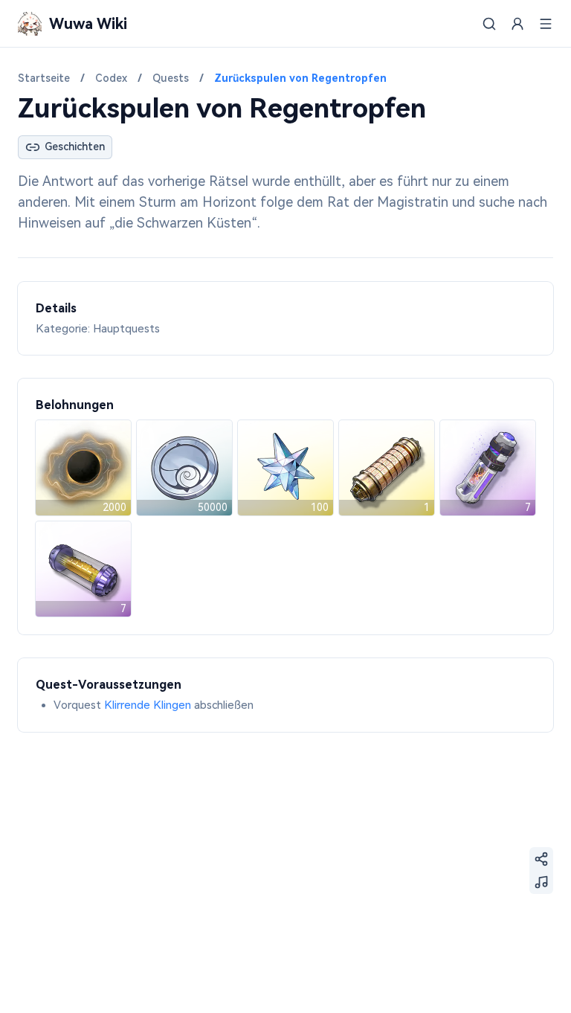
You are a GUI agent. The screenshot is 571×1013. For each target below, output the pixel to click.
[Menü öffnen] (546, 24)
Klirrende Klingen (147, 705)
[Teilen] (541, 859)
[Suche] (489, 24)
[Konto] (517, 24)
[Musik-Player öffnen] (541, 882)
